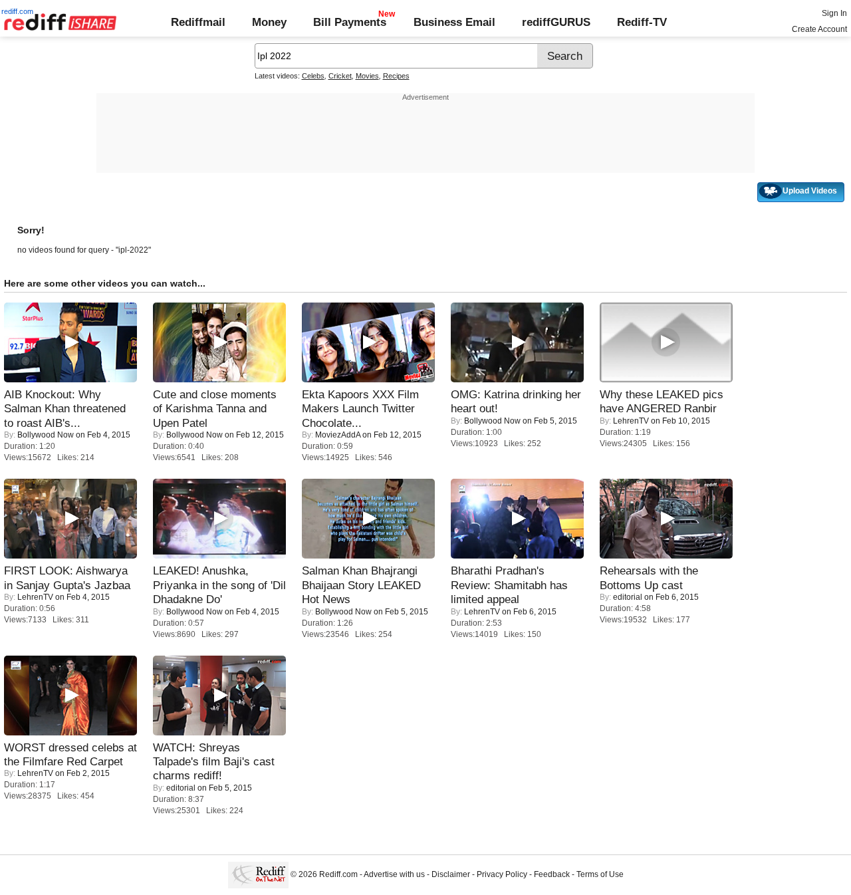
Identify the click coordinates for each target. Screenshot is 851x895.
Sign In (834, 13)
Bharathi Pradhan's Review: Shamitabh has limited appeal (509, 585)
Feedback (552, 875)
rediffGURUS (556, 22)
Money (269, 22)
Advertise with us (394, 875)
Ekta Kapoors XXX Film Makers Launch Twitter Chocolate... (360, 408)
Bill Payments (349, 22)
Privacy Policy (502, 875)
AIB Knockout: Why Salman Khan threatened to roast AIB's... (65, 408)
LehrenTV (631, 421)
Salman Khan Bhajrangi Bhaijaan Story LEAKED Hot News (361, 585)
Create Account (819, 29)
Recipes (396, 76)
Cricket (340, 76)
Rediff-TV (642, 22)
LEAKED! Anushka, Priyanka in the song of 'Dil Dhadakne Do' (219, 585)
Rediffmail (198, 22)
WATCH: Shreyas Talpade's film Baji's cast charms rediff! (214, 761)
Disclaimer (450, 875)
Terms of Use (600, 875)
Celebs (313, 76)
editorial (627, 597)
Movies (367, 76)
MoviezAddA (337, 435)
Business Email (454, 22)
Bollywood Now (45, 435)
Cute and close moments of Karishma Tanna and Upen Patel (215, 408)
